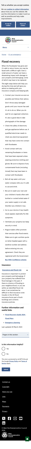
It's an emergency (14, 54)
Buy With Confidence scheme (15, 260)
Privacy (4, 411)
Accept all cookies (8, 24)
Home (4, 54)
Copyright (5, 387)
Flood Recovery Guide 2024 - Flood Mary (15, 316)
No (7, 354)
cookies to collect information (18, 9)
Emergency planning (12, 323)
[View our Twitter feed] (4, 418)
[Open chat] (27, 439)
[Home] (15, 40)
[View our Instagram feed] (15, 418)
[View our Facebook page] (9, 418)
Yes (7, 349)
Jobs (3, 396)
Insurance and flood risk (11, 270)
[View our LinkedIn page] (4, 423)
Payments (5, 406)
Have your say (7, 392)
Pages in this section (10, 335)
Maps (4, 401)
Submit (6, 369)
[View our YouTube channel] (21, 418)
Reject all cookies (23, 24)
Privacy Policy (13, 361)
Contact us (6, 382)
